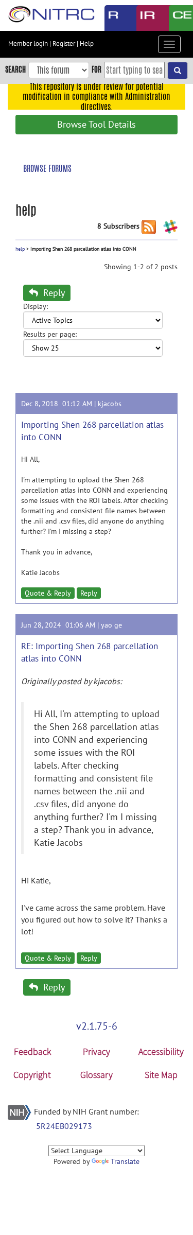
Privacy (96, 1051)
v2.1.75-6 (96, 1026)
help (20, 249)
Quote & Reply (48, 593)
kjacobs (109, 403)
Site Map (161, 1075)
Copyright (32, 1075)
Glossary (96, 1075)
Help (87, 43)
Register (63, 43)
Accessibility (161, 1051)
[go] (177, 70)
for (96, 69)
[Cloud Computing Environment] (177, 18)
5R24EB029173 (64, 1126)
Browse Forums (47, 169)
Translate (125, 1161)
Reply (53, 293)
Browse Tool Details (96, 124)
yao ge (111, 625)
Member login (28, 43)
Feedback (32, 1051)
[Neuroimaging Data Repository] (144, 18)
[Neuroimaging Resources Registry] (112, 18)
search (15, 69)
